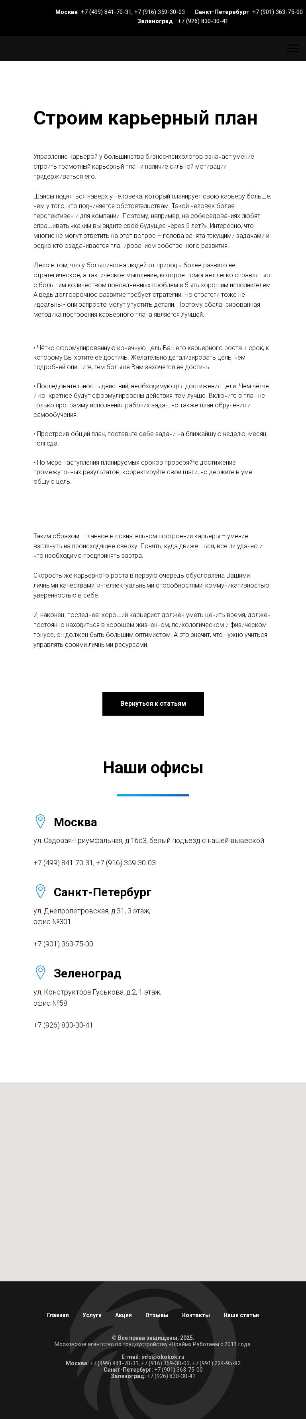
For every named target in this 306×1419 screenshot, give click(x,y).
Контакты (196, 1315)
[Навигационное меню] (292, 49)
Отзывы (157, 1315)
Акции (123, 1315)
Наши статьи (241, 1315)
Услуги (92, 1315)
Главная (58, 1315)
